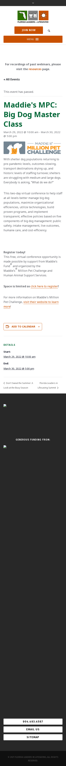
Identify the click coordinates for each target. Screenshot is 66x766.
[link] (49, 30)
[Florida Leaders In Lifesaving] (33, 16)
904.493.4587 (33, 721)
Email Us (33, 729)
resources (35, 69)
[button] (30, 39)
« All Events (12, 79)
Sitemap (33, 737)
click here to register (44, 286)
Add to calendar (23, 326)
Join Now (29, 30)
